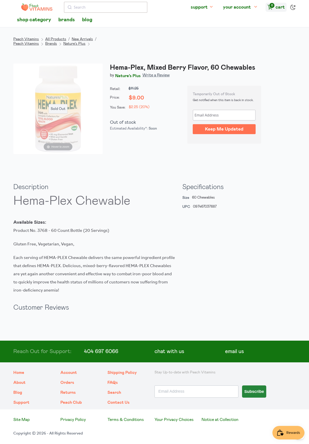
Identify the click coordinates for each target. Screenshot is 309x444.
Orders (67, 383)
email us (234, 351)
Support (21, 403)
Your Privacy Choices (174, 420)
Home (18, 373)
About (19, 383)
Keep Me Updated (224, 129)
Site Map (21, 420)
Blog (17, 393)
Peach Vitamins (26, 39)
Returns (68, 393)
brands (66, 19)
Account (68, 373)
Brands (51, 43)
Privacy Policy (73, 420)
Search (114, 393)
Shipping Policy (122, 373)
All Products (55, 39)
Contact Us (118, 403)
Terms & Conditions (125, 420)
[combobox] (105, 7)
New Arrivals (82, 39)
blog (87, 19)
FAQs (112, 383)
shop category (34, 19)
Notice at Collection (220, 420)
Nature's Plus (74, 43)
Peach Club (71, 403)
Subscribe (254, 391)
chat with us (169, 351)
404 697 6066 (101, 351)
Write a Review (156, 75)
